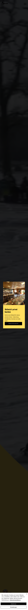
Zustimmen (13, 604)
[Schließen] (26, 595)
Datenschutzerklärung (15, 600)
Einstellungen (13, 607)
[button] (22, 284)
